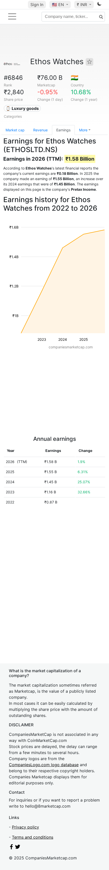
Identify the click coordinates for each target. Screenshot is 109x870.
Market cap (15, 130)
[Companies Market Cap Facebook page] (11, 847)
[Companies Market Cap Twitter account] (17, 847)
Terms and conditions (32, 837)
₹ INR (82, 4)
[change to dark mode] (99, 5)
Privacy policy (25, 827)
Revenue (40, 130)
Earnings (63, 130)
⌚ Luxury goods (22, 108)
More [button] (83, 130)
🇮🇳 (74, 77)
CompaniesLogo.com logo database (44, 764)
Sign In (36, 4)
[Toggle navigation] (12, 16)
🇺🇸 (58, 4)
